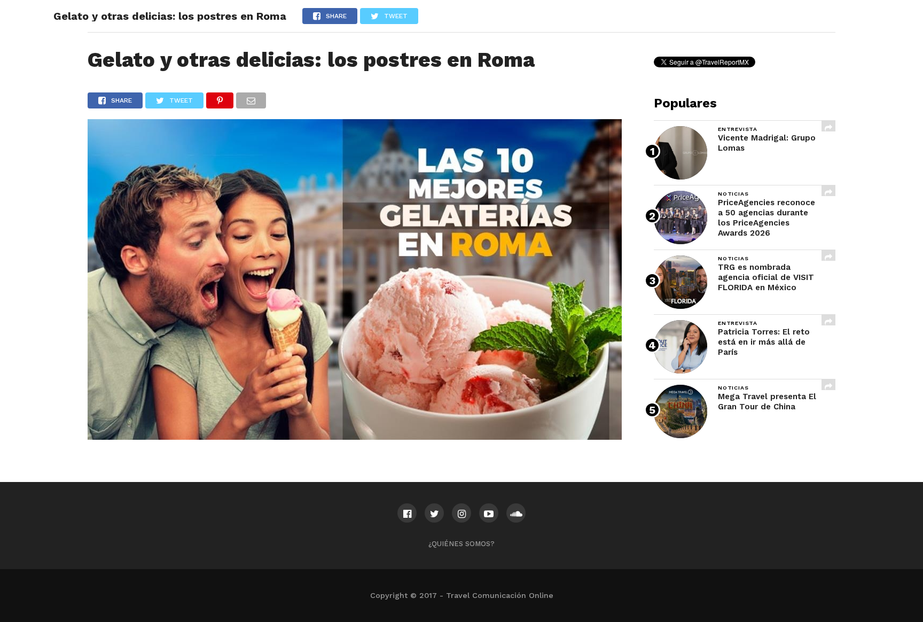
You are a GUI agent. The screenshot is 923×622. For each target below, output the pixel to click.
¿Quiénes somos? (461, 544)
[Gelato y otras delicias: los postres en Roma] (355, 436)
